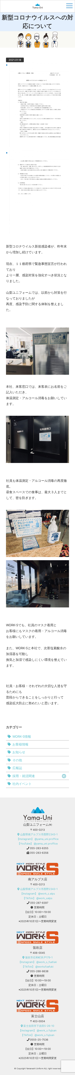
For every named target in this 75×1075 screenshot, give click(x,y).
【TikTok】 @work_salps (37, 898)
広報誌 (17, 768)
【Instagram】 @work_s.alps (37, 893)
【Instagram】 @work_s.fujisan (37, 1030)
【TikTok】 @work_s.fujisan (37, 1035)
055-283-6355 (39, 848)
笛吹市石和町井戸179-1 (39, 957)
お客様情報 (20, 744)
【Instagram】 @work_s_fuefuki (37, 962)
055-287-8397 (39, 902)
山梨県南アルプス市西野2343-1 (39, 834)
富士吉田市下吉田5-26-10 (38, 1025)
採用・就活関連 (23, 776)
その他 (17, 760)
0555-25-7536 (39, 1039)
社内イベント (22, 784)
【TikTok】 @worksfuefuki (37, 966)
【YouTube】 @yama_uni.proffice (38, 843)
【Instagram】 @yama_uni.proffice (37, 839)
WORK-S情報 (21, 736)
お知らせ (18, 752)
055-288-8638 (39, 971)
